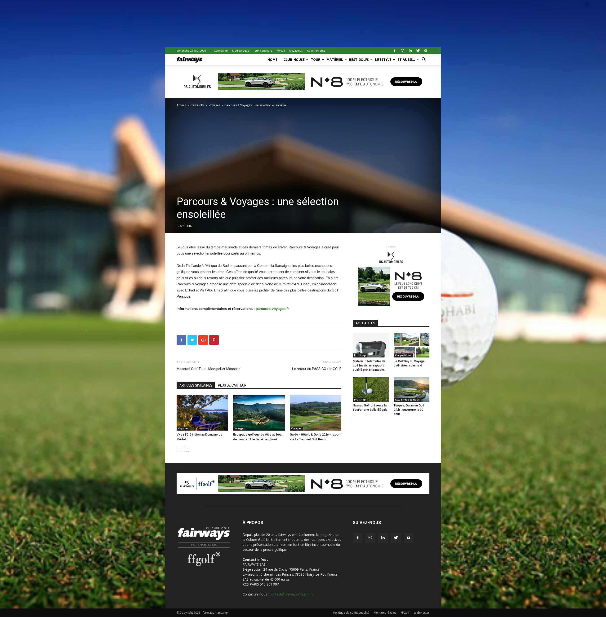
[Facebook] (394, 50)
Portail (280, 50)
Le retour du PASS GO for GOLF (316, 369)
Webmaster (421, 613)
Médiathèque (240, 50)
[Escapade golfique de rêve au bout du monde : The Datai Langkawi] (259, 413)
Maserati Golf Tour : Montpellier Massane (209, 369)
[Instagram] (402, 50)
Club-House (294, 59)
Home (272, 59)
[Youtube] (425, 50)
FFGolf (405, 613)
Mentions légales (385, 613)
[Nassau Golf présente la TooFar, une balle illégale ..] (371, 389)
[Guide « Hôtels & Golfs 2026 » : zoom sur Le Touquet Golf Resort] (315, 413)
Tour (315, 59)
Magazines (296, 50)
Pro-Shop (360, 355)
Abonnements (316, 50)
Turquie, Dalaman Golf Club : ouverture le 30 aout (409, 410)
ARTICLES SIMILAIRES (195, 385)
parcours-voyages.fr (272, 309)
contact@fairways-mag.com (291, 594)
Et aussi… (406, 59)
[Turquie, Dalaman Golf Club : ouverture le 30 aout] (412, 389)
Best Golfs (359, 59)
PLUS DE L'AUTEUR (232, 385)
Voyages (214, 105)
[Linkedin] (410, 50)
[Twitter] (418, 50)
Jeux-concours (263, 50)
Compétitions (403, 355)
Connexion (221, 50)
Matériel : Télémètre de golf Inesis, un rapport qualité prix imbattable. (369, 365)
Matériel (334, 59)
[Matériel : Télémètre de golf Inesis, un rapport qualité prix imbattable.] (371, 345)
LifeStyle (383, 59)
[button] (423, 60)
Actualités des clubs (407, 399)
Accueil (181, 105)
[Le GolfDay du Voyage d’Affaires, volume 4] (412, 345)
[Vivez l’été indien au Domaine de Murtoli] (202, 413)
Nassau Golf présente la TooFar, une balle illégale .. (370, 410)
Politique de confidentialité (351, 613)
